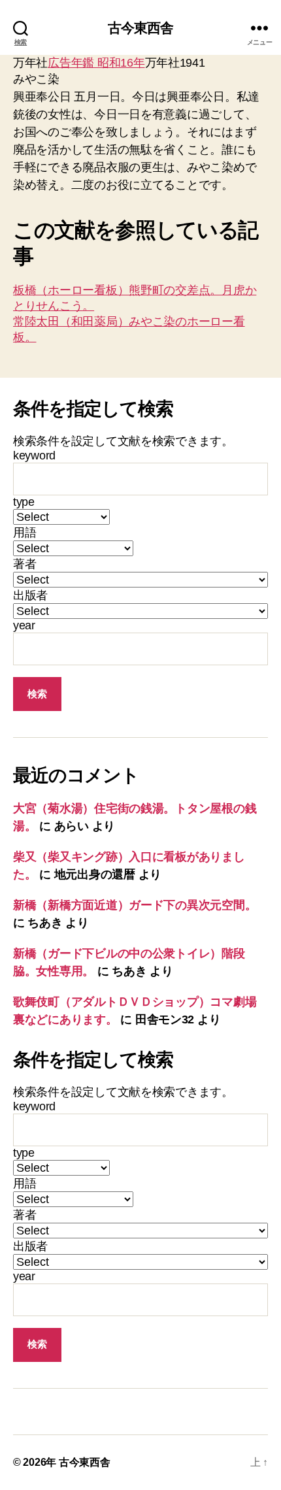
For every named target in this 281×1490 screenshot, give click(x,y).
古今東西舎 (141, 28)
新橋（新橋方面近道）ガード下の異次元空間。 (134, 905)
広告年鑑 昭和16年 (96, 62)
